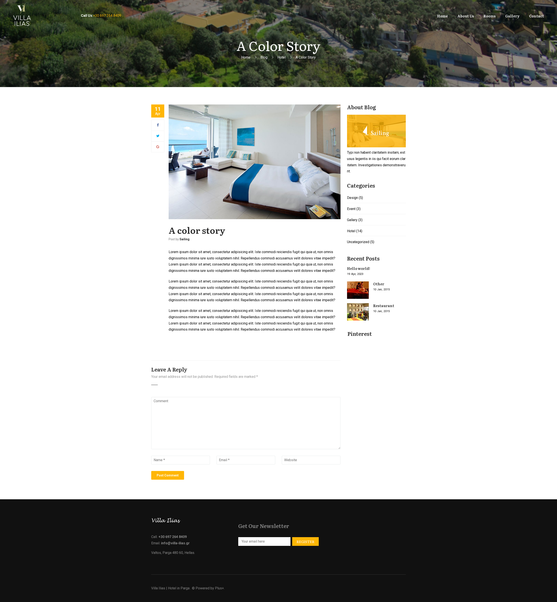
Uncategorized (358, 242)
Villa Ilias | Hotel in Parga (170, 588)
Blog (263, 57)
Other (378, 283)
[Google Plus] (157, 147)
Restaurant (383, 305)
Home (245, 57)
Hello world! (358, 268)
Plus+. (220, 588)
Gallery (352, 220)
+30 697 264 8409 (107, 15)
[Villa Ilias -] (24, 15)
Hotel (281, 57)
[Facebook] (158, 125)
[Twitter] (157, 136)
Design (352, 198)
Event (351, 209)
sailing (185, 239)
